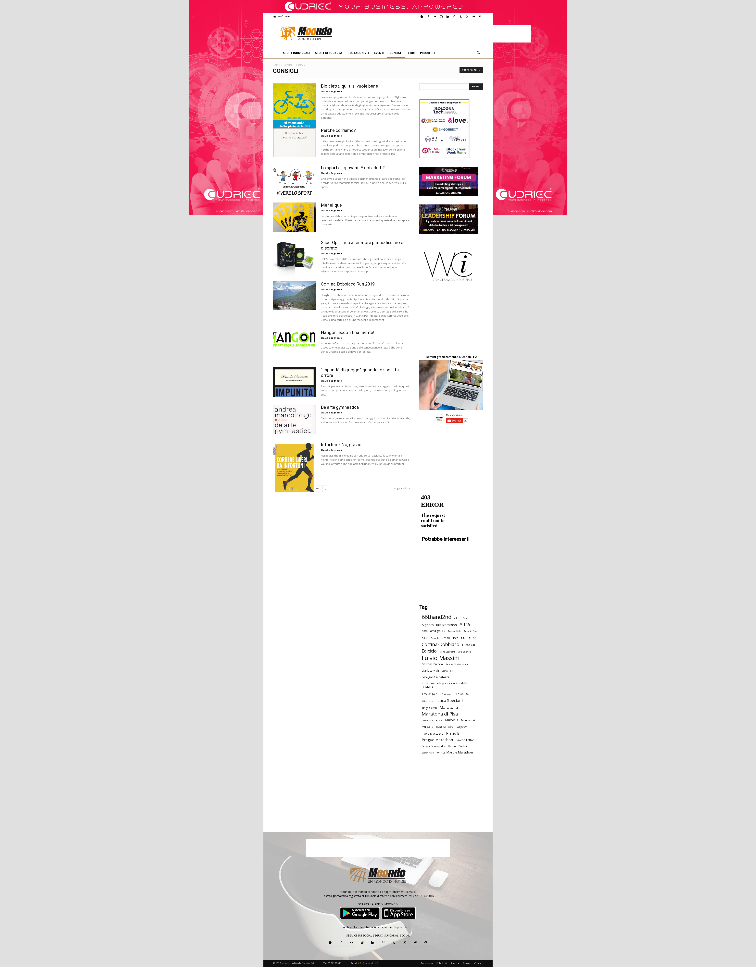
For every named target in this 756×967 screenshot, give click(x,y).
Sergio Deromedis (433, 746)
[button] (478, 53)
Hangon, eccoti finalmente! (347, 332)
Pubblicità (441, 963)
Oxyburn (462, 726)
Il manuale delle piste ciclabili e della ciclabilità (444, 685)
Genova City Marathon (457, 664)
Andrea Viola (454, 631)
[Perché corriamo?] (294, 142)
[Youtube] (480, 16)
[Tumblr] (461, 16)
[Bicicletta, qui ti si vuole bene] (294, 112)
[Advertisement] (435, 34)
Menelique (331, 205)
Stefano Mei (428, 752)
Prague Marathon (437, 740)
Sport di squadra (328, 53)
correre (468, 637)
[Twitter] (467, 16)
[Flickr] (435, 16)
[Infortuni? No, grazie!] (294, 468)
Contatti (478, 963)
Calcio (425, 638)
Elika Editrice (464, 651)
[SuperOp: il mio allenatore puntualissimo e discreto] (294, 260)
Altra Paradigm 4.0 (433, 631)
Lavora (455, 963)
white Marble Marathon (455, 752)
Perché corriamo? (338, 130)
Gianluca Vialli (430, 670)
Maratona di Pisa (440, 714)
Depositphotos (403, 927)
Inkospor (462, 693)
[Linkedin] (448, 16)
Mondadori (468, 720)
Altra (465, 624)
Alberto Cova (461, 618)
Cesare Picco (450, 638)
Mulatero (427, 726)
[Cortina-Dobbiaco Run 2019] (294, 295)
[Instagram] (441, 16)
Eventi (379, 53)
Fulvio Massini (440, 658)
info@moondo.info (368, 963)
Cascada (435, 638)
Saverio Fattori (465, 740)
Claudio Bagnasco (331, 91)
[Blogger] (422, 16)
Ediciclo (429, 651)
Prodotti (427, 53)
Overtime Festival (445, 727)
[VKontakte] (474, 16)
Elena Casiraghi (447, 651)
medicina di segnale (432, 720)
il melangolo (429, 694)
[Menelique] (294, 217)
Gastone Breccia (432, 664)
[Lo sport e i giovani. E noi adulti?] (294, 180)
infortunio (445, 694)
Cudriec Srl (307, 963)
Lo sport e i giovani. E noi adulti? (353, 167)
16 (317, 488)
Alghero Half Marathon (439, 625)
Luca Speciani (450, 700)
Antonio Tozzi (471, 631)
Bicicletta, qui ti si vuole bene (349, 86)
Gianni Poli (447, 670)
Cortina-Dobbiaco (440, 644)
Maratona (449, 707)
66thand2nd (436, 617)
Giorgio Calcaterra (435, 677)
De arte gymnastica (340, 407)
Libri (411, 53)
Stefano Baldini (457, 746)
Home (276, 65)
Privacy (467, 963)
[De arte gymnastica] (294, 419)
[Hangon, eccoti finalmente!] (294, 339)
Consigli (396, 53)
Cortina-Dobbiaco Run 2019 (348, 284)
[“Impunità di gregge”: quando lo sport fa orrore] (294, 382)
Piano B (453, 733)
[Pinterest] (454, 16)
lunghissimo (429, 708)
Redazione (427, 963)
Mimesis (451, 720)
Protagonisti (358, 53)
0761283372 (335, 963)
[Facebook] (428, 16)
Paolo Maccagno (432, 733)
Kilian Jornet (428, 701)
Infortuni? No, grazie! (341, 444)
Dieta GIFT (470, 645)
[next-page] (325, 488)
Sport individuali (296, 53)
